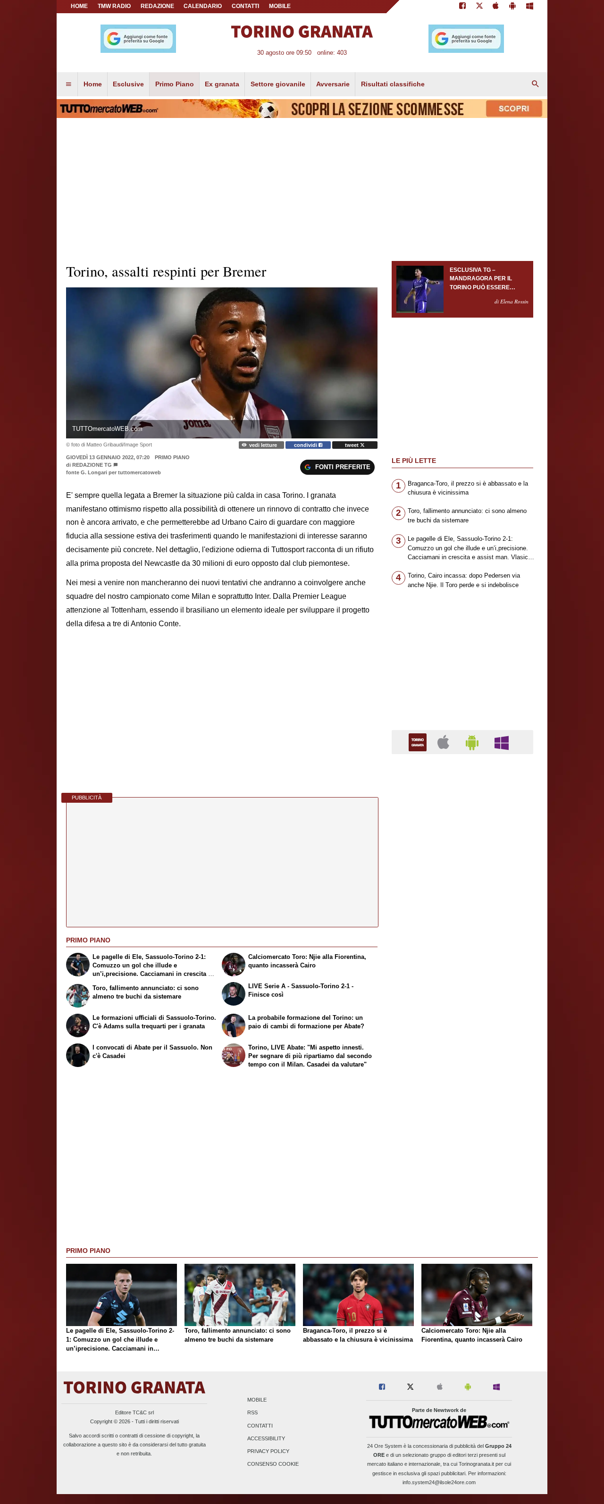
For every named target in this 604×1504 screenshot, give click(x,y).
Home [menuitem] (93, 84)
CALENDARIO (203, 6)
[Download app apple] (496, 6)
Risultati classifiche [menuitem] (393, 84)
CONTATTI (245, 6)
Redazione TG (92, 465)
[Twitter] (479, 6)
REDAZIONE (157, 6)
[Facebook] (462, 6)
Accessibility (266, 1438)
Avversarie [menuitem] (333, 84)
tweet (352, 445)
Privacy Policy (268, 1451)
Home (79, 6)
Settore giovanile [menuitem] (278, 84)
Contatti (260, 1425)
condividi (306, 445)
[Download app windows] (529, 6)
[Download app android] (512, 6)
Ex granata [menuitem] (222, 84)
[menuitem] (68, 84)
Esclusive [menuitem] (128, 84)
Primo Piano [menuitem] (174, 84)
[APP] (419, 741)
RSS (252, 1413)
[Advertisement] (462, 1127)
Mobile (257, 1400)
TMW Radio (114, 6)
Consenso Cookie (273, 1464)
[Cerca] (535, 84)
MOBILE (280, 6)
